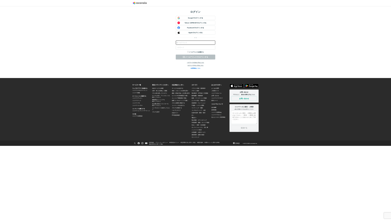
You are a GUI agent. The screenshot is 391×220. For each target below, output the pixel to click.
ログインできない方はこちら (195, 65)
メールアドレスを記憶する (196, 52)
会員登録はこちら (195, 68)
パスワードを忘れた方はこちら (195, 62)
